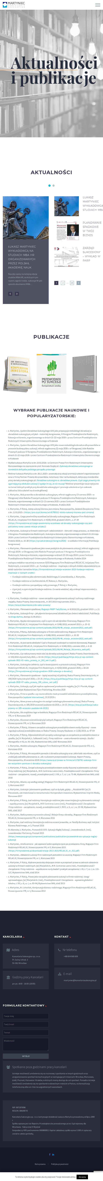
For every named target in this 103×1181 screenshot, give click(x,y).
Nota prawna (40, 1164)
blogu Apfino (17, 616)
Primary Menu (97, 5)
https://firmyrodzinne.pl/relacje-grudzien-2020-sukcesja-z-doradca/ (40, 671)
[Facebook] (50, 1154)
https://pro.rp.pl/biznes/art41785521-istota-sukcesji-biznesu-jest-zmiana (59, 512)
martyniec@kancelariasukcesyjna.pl (80, 980)
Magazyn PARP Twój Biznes (53, 609)
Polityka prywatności (59, 1164)
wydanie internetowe (33, 697)
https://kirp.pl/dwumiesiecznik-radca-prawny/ (29, 605)
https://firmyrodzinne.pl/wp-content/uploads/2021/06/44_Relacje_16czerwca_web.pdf (49, 649)
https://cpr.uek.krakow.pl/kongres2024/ (48, 540)
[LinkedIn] (53, 1154)
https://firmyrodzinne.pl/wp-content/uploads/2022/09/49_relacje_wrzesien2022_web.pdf (50, 627)
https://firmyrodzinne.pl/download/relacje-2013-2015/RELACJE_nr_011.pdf (44, 850)
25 (72, 283)
